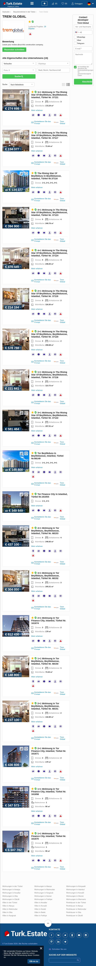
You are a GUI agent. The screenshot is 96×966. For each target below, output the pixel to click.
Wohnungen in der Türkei (12, 886)
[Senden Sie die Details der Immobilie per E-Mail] (44, 115)
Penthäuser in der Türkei (76, 903)
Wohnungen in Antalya (11, 890)
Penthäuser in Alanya (74, 906)
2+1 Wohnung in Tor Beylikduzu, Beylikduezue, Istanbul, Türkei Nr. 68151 (45, 706)
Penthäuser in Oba (73, 912)
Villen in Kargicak (9, 916)
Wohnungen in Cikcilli (10, 899)
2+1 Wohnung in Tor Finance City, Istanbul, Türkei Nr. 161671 (48, 751)
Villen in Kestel (40, 909)
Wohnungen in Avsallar (11, 893)
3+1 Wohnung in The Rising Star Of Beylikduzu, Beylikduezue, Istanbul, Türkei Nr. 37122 (49, 415)
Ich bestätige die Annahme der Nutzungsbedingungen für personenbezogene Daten (85, 71)
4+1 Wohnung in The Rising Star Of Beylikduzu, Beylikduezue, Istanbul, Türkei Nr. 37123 (49, 212)
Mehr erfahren (37, 110)
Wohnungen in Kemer (43, 896)
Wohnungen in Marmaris (76, 899)
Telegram (80, 43)
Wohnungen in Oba (10, 896)
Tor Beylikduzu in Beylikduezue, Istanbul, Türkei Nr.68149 (47, 456)
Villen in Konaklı (40, 906)
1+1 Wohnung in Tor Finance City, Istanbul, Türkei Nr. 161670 (48, 836)
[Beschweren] (30, 34)
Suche (18, 76)
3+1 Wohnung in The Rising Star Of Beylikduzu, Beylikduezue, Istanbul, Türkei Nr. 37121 (49, 95)
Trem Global (62, 122)
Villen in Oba (7, 912)
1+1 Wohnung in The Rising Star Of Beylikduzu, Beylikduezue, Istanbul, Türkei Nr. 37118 (49, 375)
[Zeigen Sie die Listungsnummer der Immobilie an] (55, 115)
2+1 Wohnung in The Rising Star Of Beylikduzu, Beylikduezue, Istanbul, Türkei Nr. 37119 (49, 293)
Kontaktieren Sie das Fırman (42, 122)
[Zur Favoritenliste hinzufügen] (26, 92)
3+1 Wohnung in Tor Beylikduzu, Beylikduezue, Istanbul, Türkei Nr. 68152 (45, 576)
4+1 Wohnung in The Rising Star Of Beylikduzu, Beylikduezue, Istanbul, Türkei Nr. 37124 (49, 253)
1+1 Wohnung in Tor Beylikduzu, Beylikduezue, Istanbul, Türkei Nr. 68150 (45, 661)
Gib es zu (33, 961)
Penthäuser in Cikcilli (74, 916)
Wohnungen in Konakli (75, 893)
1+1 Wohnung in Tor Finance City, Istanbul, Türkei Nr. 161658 (48, 791)
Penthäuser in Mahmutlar (76, 909)
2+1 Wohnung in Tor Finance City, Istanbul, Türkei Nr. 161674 (48, 620)
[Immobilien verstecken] (33, 115)
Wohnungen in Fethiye (43, 899)
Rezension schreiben (14, 50)
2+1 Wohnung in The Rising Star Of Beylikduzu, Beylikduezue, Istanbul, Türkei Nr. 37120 (49, 334)
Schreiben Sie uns (59, 949)
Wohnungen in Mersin (75, 896)
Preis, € (7, 70)
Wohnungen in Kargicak (43, 893)
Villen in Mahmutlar (10, 909)
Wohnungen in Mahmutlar (44, 890)
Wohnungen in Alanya (43, 886)
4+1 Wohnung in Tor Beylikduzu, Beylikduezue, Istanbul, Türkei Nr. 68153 (45, 531)
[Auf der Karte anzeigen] (33, 472)
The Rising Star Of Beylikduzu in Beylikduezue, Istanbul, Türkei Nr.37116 (46, 176)
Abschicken (87, 82)
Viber (79, 40)
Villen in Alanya (8, 906)
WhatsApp (81, 37)
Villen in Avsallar (40, 903)
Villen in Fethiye (40, 916)
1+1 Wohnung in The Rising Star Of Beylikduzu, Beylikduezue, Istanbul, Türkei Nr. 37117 (49, 135)
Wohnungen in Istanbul (75, 890)
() (56, 4)
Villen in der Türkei (9, 903)
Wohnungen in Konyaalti (76, 886)
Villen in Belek (39, 912)
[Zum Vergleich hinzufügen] (21, 92)
